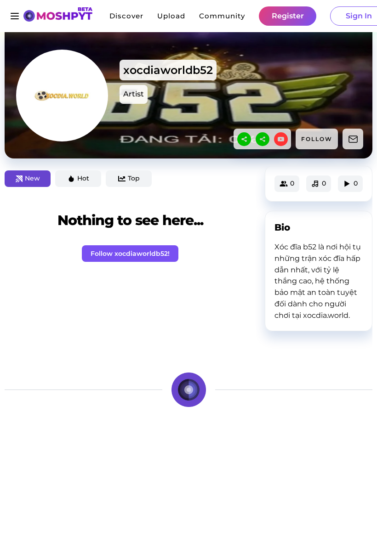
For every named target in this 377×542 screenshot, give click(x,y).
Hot (83, 178)
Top (134, 178)
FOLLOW (316, 139)
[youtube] (281, 139)
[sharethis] (244, 139)
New (32, 178)
